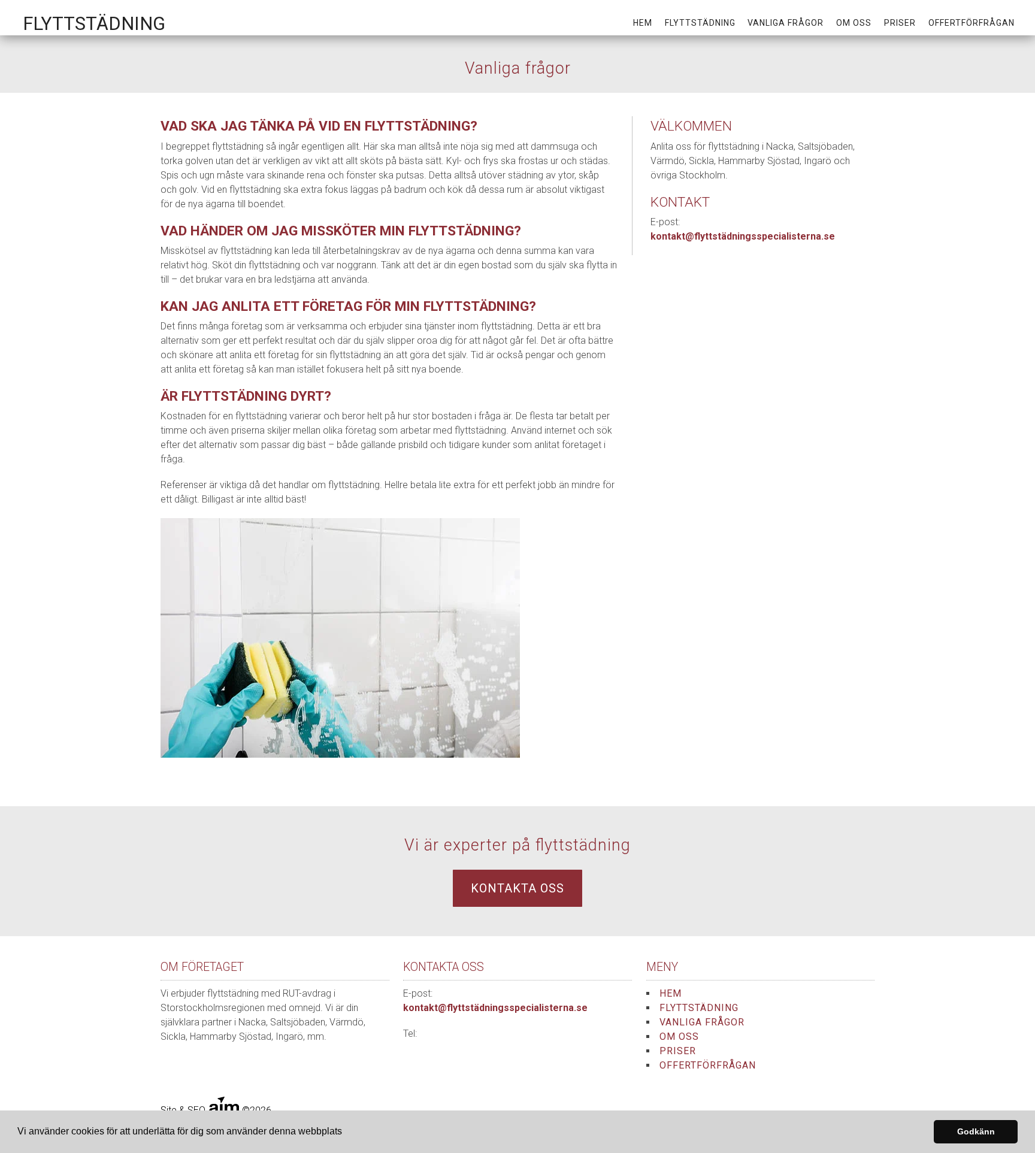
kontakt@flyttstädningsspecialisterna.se (742, 236)
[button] (346, 1132)
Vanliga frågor (786, 23)
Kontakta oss (517, 888)
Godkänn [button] (976, 1131)
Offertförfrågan (971, 23)
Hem (642, 23)
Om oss (853, 23)
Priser (900, 23)
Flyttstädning (700, 23)
